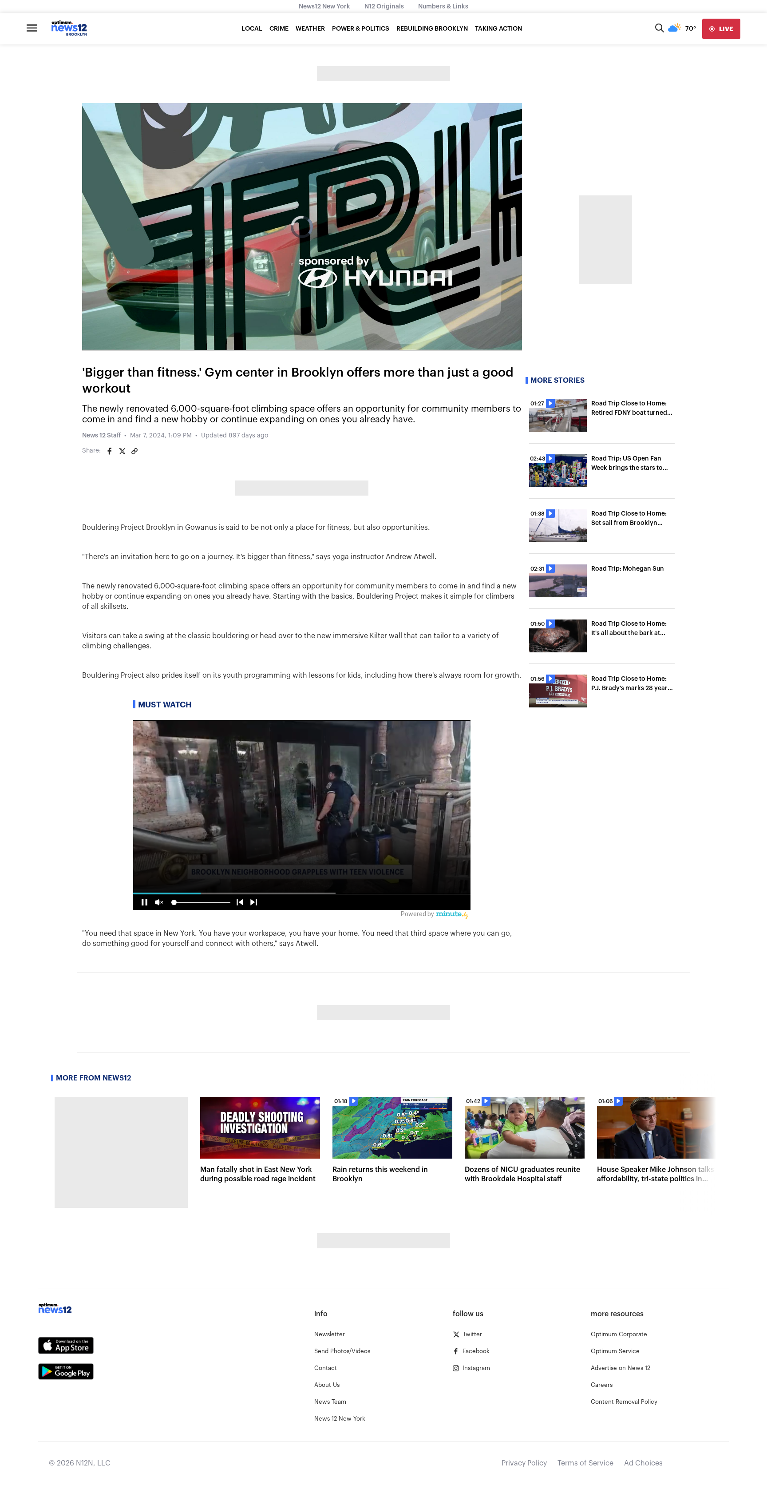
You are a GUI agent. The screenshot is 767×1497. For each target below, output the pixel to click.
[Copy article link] (134, 451)
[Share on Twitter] (122, 451)
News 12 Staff (101, 436)
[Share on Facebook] (109, 451)
